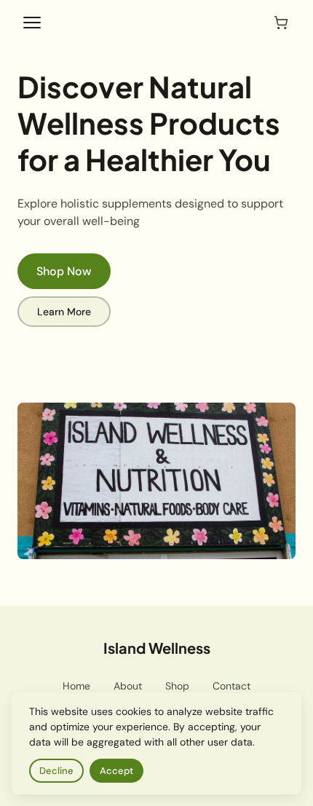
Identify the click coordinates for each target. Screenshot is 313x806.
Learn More (64, 311)
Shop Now (64, 271)
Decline (56, 770)
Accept (116, 770)
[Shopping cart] (281, 22)
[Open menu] (32, 22)
